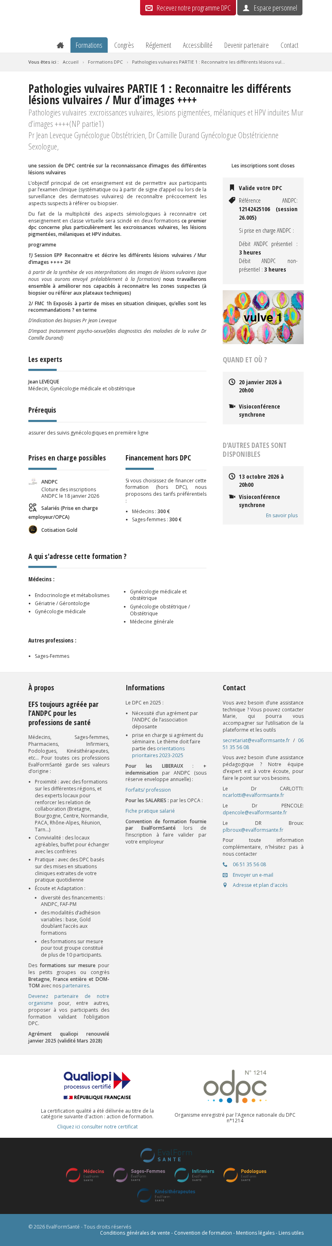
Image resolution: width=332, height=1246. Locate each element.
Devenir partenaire (246, 45)
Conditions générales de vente (135, 1232)
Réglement (158, 45)
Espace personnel (275, 8)
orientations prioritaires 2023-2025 (158, 752)
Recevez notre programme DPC (194, 8)
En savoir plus (282, 515)
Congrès (124, 45)
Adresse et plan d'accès (259, 885)
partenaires (75, 985)
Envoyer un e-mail (252, 874)
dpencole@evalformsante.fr (255, 812)
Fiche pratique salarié (150, 810)
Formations (89, 45)
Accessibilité (198, 45)
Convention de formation (203, 1232)
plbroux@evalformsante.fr (253, 829)
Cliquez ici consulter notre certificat (97, 1127)
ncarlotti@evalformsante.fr (253, 795)
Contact (289, 45)
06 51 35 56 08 (249, 864)
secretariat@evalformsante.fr (256, 740)
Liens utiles (291, 1232)
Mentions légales (255, 1232)
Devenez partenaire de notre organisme (68, 999)
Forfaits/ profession (148, 789)
